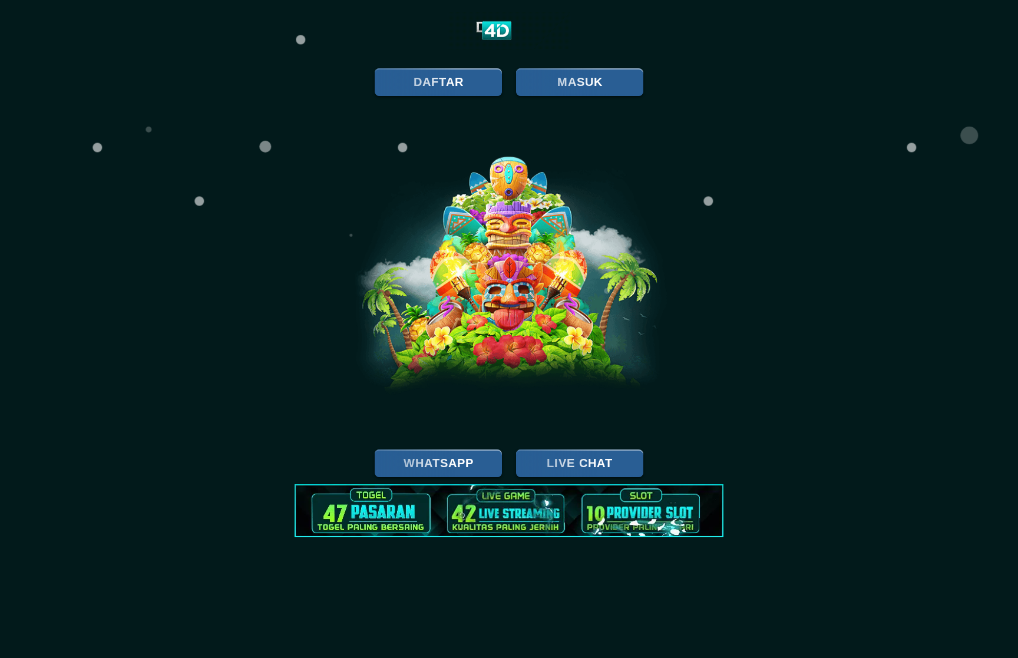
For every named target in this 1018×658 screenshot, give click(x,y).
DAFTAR (439, 81)
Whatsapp (439, 463)
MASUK (580, 81)
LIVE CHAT (580, 463)
